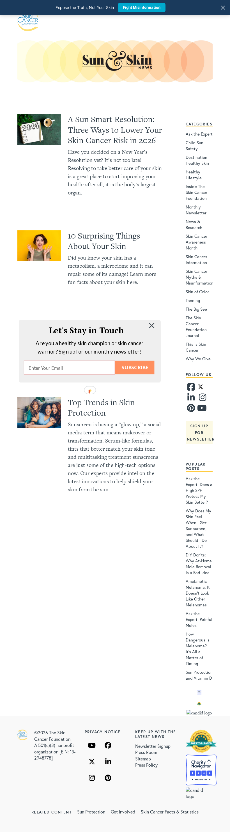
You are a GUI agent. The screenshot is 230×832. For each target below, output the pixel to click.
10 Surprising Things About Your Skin (104, 241)
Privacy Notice (103, 731)
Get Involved (123, 812)
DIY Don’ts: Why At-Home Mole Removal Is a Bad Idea (199, 563)
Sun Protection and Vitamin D (199, 675)
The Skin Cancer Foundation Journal (196, 326)
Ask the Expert (199, 134)
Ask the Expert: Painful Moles (199, 619)
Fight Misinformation (141, 7)
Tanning (193, 300)
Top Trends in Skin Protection (101, 407)
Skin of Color (197, 291)
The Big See (196, 309)
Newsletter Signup (153, 746)
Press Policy (146, 765)
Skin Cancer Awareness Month (196, 242)
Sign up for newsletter (201, 432)
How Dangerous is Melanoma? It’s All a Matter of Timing (198, 648)
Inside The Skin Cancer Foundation (196, 192)
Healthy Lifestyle (194, 174)
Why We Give (198, 358)
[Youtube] (201, 409)
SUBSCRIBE (134, 367)
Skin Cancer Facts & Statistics (170, 812)
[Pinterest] (191, 409)
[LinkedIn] (108, 762)
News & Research (194, 224)
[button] (86, 330)
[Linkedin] (191, 399)
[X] (92, 762)
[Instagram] (202, 399)
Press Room (146, 752)
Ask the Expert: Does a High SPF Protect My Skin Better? (199, 490)
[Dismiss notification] (223, 7)
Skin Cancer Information (196, 259)
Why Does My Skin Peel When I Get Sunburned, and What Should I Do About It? (198, 528)
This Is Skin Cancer (196, 347)
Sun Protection (91, 812)
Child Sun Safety (194, 145)
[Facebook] (191, 388)
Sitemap (143, 759)
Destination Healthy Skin (197, 160)
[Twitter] (200, 388)
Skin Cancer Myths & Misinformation (199, 277)
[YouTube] (92, 745)
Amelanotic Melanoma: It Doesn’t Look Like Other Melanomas (198, 593)
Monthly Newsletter (196, 210)
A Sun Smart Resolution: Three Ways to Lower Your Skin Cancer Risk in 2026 (115, 129)
